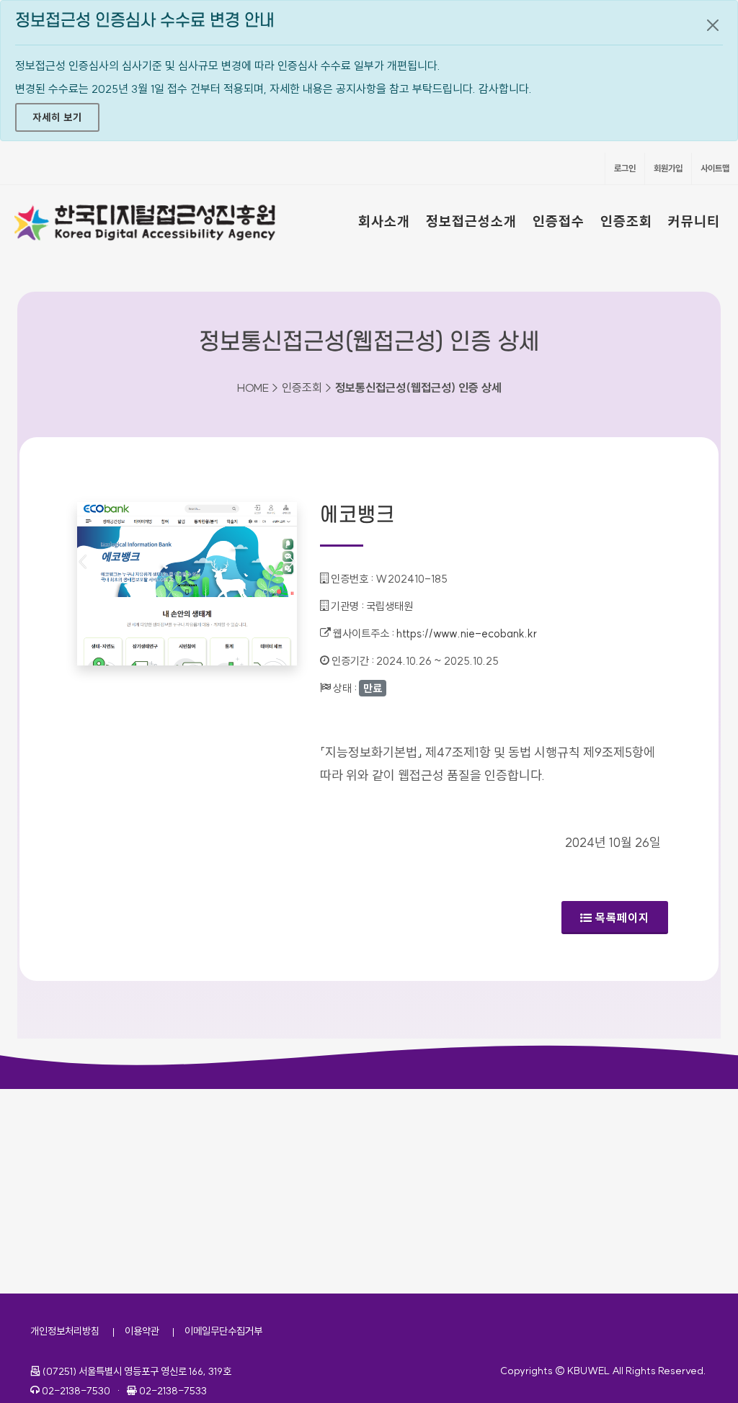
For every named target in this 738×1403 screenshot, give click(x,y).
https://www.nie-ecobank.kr (466, 633)
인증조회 (626, 221)
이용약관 (142, 1330)
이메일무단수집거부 (223, 1330)
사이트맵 (715, 168)
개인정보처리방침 (64, 1330)
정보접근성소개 (471, 221)
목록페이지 (622, 917)
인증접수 (558, 221)
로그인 (625, 168)
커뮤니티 (694, 221)
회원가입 (668, 168)
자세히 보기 (57, 117)
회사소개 (384, 221)
